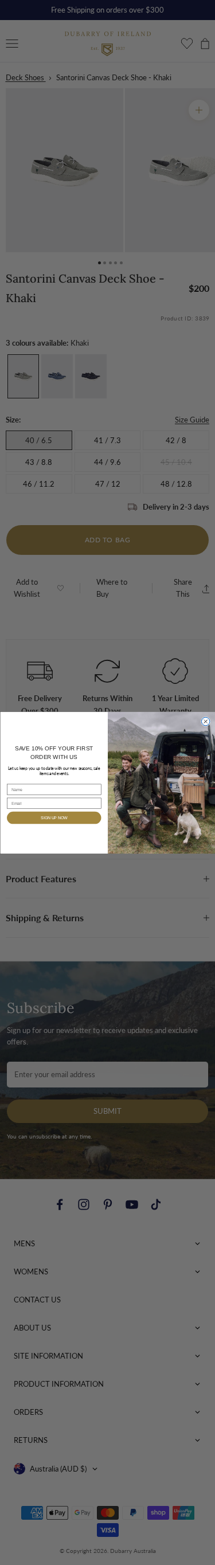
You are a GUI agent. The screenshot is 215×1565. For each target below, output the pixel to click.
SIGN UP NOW (54, 817)
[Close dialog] (205, 721)
